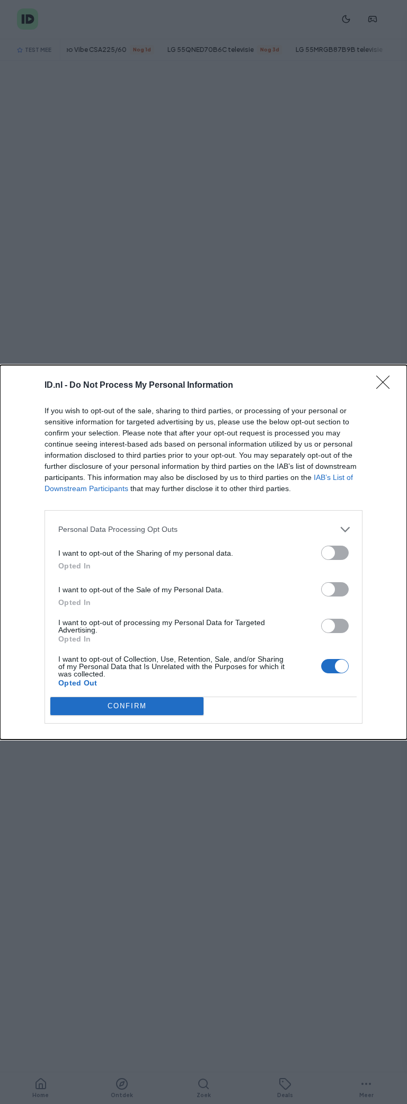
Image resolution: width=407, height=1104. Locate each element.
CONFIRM (127, 706)
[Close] (386, 386)
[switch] (335, 553)
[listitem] (203, 529)
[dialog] (203, 552)
